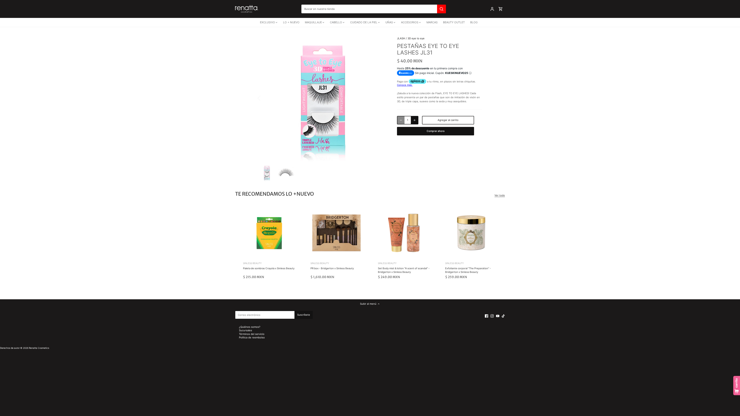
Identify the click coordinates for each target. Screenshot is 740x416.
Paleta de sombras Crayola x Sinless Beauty (268, 266)
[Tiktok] (503, 316)
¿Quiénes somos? (249, 326)
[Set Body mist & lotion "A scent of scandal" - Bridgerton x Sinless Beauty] (404, 233)
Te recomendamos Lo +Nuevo (274, 194)
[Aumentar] (414, 120)
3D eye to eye (416, 38)
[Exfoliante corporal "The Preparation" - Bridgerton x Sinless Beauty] (471, 233)
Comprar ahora (435, 131)
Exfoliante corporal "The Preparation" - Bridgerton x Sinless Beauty (468, 267)
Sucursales (245, 330)
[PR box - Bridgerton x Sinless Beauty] (336, 233)
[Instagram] (492, 316)
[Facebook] (486, 316)
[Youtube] (497, 316)
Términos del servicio (251, 333)
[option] (323, 98)
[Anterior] (264, 97)
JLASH (401, 38)
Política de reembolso (252, 337)
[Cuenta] (492, 9)
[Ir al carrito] (500, 9)
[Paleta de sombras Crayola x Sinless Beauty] (269, 233)
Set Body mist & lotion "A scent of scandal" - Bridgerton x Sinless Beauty (404, 267)
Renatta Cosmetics (39, 348)
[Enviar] (441, 9)
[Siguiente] (382, 97)
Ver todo (499, 195)
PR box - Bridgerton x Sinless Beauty (332, 266)
